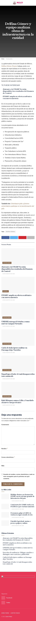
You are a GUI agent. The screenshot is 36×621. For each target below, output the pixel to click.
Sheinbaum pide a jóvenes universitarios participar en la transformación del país (17, 206)
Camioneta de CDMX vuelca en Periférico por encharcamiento (22, 505)
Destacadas (9, 59)
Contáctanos (15, 613)
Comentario (5, 424)
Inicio (2, 59)
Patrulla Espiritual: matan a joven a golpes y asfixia (21, 522)
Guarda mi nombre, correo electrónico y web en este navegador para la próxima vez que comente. (18, 476)
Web (2, 465)
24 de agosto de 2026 (17, 509)
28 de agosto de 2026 (8, 273)
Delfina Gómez (10, 231)
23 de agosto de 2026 (17, 500)
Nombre (4, 448)
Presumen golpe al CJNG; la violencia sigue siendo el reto (22, 514)
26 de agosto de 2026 (17, 525)
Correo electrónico (8, 457)
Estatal (5, 291)
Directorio (5, 613)
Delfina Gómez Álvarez (9, 66)
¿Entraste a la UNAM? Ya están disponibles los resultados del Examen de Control (18, 91)
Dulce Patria (9, 616)
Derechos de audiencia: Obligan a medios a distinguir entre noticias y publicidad (18, 553)
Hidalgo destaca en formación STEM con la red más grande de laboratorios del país (22, 496)
